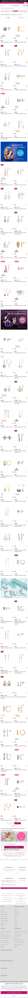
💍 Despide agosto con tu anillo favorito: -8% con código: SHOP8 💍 (14, 1)
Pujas (14, 11)
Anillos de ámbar (4, 940)
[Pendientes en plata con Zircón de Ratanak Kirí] (7, 608)
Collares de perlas (4, 918)
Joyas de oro (3, 922)
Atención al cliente (7, 897)
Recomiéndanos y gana (21, 901)
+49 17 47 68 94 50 (6, 880)
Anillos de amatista (5, 938)
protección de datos (8, 855)
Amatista (16, 912)
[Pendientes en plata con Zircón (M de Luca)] (7, 709)
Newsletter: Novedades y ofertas (20, 896)
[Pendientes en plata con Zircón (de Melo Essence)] (7, 124)
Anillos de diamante (5, 931)
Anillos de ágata (4, 933)
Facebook (2, 979)
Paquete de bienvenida (21, 903)
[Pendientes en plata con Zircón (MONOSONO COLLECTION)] (7, 244)
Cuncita (16, 920)
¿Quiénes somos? (20, 893)
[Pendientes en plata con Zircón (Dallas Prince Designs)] (20, 100)
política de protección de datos (16, 989)
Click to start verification (12, 849)
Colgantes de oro (18, 944)
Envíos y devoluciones (7, 893)
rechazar (8, 987)
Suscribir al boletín (14, 847)
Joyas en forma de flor (19, 942)
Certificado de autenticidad (7, 895)
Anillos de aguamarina (5, 936)
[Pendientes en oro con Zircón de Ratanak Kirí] (20, 363)
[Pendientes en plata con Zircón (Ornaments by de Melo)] (7, 76)
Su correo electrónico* (10, 844)
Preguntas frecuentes (7, 901)
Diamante (16, 922)
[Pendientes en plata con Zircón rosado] (7, 292)
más (2, 925)
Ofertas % (7, 11)
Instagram (5, 979)
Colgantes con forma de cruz (20, 931)
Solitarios (16, 938)
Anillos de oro (4, 912)
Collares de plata (4, 920)
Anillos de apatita (4, 942)
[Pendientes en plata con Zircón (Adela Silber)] (7, 219)
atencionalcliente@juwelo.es (9, 884)
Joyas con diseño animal (19, 940)
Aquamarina (16, 914)
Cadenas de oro (4, 916)
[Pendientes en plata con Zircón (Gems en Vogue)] (20, 488)
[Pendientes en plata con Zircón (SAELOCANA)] (7, 29)
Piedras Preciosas (23, 11)
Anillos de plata (4, 914)
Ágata (15, 910)
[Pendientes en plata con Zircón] (20, 29)
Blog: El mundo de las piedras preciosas (20, 899)
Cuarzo (15, 918)
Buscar (26, 8)
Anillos (2, 910)
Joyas (2, 11)
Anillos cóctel (17, 933)
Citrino (15, 916)
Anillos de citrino (4, 944)
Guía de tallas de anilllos (7, 899)
